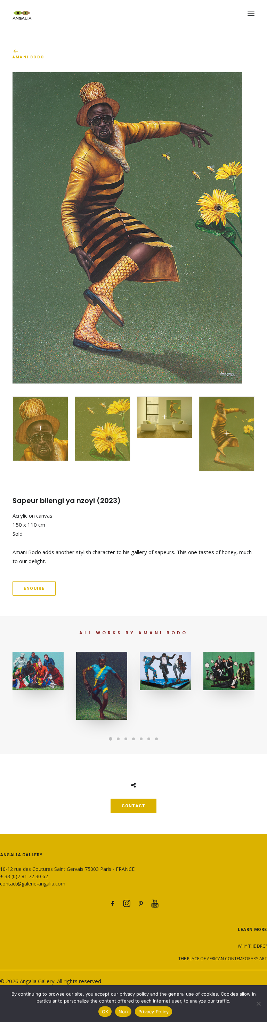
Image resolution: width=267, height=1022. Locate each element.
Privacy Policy (153, 1011)
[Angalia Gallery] (133, 13)
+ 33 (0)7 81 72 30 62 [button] (24, 876)
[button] (251, 13)
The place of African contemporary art (222, 959)
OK (105, 1011)
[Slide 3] (126, 739)
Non (123, 1011)
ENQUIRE (34, 588)
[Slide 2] (118, 739)
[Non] (258, 1003)
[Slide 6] (149, 739)
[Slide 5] (141, 739)
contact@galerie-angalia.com (32, 883)
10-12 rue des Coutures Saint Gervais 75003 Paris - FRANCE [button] (67, 869)
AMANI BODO (28, 57)
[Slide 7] (156, 739)
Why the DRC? (252, 946)
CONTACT (133, 805)
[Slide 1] (110, 739)
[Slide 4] (133, 739)
